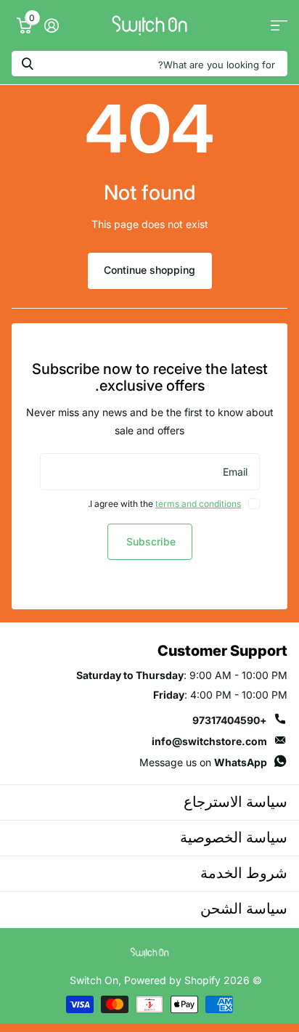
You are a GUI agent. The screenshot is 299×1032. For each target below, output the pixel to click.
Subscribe (149, 541)
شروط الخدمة (243, 873)
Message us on (203, 762)
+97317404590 (229, 720)
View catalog (279, 26)
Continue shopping (149, 270)
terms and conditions (198, 503)
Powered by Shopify (172, 980)
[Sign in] (51, 25)
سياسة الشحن (243, 908)
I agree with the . (164, 503)
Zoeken (28, 63)
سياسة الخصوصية (233, 837)
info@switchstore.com (209, 741)
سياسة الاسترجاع (235, 801)
